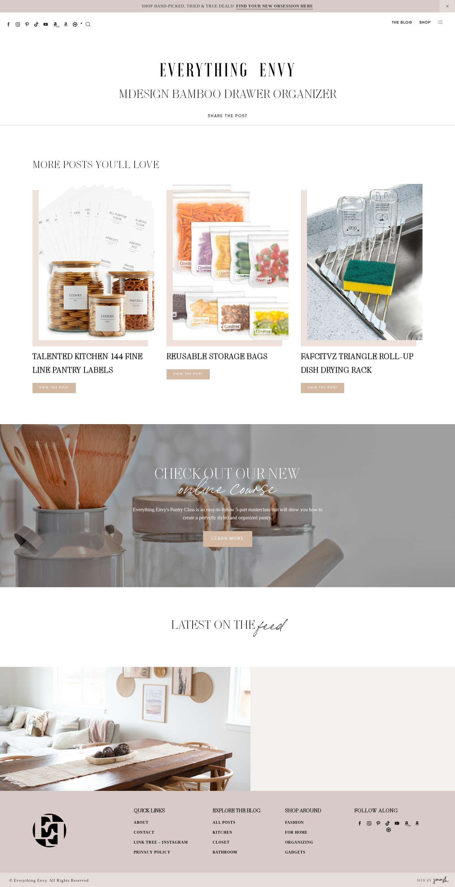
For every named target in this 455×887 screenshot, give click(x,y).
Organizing (299, 842)
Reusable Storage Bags (217, 356)
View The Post (54, 387)
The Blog (402, 22)
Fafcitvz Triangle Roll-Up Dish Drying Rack (357, 363)
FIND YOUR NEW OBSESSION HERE (274, 6)
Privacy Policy (152, 852)
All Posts (224, 822)
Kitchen (222, 832)
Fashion (294, 822)
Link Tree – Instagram (161, 842)
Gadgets (295, 852)
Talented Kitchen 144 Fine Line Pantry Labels (87, 363)
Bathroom (225, 852)
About (141, 822)
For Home (296, 832)
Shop (425, 22)
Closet (221, 842)
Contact (144, 832)
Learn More (227, 539)
